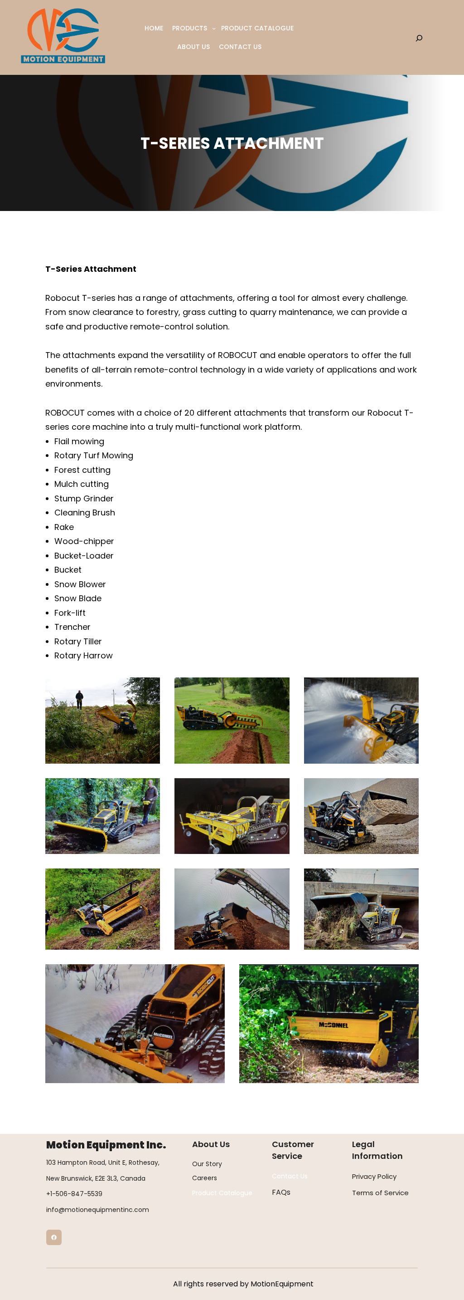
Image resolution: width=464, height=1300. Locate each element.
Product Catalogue (222, 1192)
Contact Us (290, 1176)
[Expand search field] (419, 37)
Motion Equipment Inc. (106, 1145)
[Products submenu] (214, 28)
